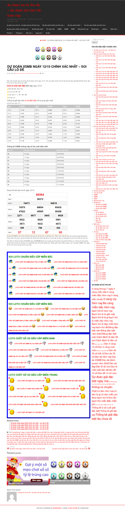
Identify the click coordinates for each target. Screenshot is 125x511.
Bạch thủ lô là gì (58, 434)
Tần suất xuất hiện (101, 259)
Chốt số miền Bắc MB (16, 85)
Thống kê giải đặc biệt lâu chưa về (43, 444)
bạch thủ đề (16, 434)
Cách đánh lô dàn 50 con (64, 436)
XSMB (59, 29)
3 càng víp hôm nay (71, 432)
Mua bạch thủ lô (52, 442)
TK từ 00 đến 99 (101, 261)
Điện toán (114, 29)
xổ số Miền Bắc (31, 100)
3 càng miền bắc (30, 432)
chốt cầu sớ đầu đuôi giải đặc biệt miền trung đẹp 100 (106, 149)
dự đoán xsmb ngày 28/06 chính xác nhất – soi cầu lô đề (30, 429)
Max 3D (98, 218)
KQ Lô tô (29, 33)
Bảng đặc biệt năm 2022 (35, 436)
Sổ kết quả (94, 29)
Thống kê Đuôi (100, 253)
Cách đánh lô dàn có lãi (80, 436)
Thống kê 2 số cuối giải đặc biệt (104, 409)
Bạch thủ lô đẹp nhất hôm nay (30, 434)
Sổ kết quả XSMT (101, 208)
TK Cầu (9, 33)
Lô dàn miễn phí (41, 442)
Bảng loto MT (100, 269)
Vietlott (104, 29)
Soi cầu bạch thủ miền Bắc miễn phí (68, 442)
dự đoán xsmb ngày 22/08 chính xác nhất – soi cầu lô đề (30, 423)
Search (95, 42)
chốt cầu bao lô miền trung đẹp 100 (107, 128)
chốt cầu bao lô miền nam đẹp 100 (106, 161)
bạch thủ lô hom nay (46, 434)
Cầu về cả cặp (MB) (102, 238)
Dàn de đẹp (78, 438)
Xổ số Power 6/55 (101, 216)
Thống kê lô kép (101, 249)
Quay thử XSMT (101, 277)
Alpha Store (73, 508)
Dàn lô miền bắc (60, 440)
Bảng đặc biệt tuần (49, 436)
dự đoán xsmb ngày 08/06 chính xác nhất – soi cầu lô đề (30, 425)
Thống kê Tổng (100, 257)
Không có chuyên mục (102, 389)
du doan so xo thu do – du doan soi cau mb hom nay (24, 10)
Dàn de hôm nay (103, 356)
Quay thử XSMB (101, 273)
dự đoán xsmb (111, 384)
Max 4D (98, 220)
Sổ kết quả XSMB (101, 204)
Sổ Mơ (48, 33)
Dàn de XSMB (14, 440)
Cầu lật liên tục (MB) (102, 236)
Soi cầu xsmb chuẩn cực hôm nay (53, 25)
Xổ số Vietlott (100, 212)
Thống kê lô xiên (101, 247)
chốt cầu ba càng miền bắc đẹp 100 (107, 77)
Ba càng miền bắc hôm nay (103, 305)
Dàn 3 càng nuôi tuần (25, 438)
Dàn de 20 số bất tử (39, 438)
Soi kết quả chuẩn (37, 29)
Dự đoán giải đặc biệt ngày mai (75, 440)
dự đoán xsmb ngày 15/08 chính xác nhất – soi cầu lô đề (27, 448)
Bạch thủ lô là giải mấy (71, 434)
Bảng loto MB (100, 265)
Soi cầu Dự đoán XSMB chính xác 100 (104, 404)
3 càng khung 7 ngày (18, 432)
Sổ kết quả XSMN (101, 206)
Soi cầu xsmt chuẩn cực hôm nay (94, 25)
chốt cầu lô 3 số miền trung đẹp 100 (107, 142)
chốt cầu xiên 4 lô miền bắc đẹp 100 (107, 124)
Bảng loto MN (100, 267)
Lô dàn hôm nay (22, 442)
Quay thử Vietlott (101, 279)
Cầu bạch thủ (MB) (101, 234)
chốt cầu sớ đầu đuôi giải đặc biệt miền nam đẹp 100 (106, 182)
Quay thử (39, 33)
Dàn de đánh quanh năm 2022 (64, 438)
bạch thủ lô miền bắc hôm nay (105, 319)
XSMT (73, 29)
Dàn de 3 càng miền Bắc (102, 350)
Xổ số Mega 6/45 (101, 214)
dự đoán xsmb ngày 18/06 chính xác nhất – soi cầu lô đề (30, 427)
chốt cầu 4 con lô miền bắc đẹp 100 (107, 71)
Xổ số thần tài (100, 230)
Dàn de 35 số (50, 438)
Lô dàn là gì (31, 442)
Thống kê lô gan (101, 245)
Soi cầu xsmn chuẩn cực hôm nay (17, 29)
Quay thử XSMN (101, 275)
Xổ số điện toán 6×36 (102, 226)
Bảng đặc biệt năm (21, 436)
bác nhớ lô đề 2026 (16, 483)
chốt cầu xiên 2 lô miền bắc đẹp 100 (107, 120)
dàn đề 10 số (28, 440)
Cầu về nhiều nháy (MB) (103, 240)
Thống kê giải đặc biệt (25, 444)
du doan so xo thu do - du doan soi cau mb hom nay (27, 73)
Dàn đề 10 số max (39, 440)
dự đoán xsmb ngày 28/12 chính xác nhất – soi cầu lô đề (69, 448)
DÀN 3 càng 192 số (99, 344)
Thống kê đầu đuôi (101, 244)
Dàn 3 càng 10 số (12, 438)
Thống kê (19, 33)
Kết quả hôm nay (83, 29)
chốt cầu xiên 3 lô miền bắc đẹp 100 (107, 122)
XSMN (66, 29)
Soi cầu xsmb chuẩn (74, 25)
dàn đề (21, 440)
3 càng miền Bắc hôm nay (44, 432)
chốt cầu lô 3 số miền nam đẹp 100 (106, 175)
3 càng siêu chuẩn (58, 432)
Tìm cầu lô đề (50, 29)
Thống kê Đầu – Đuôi (102, 255)
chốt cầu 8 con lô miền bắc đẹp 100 (107, 75)
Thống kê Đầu (100, 251)
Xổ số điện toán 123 (102, 228)
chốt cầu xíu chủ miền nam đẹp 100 (107, 189)
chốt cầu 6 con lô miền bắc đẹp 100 (107, 73)
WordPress (57, 508)
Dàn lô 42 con (49, 440)
